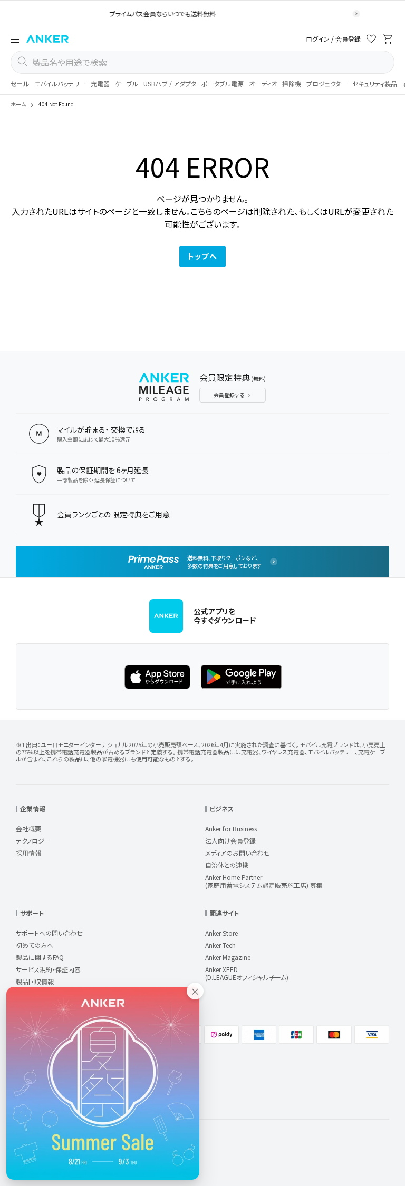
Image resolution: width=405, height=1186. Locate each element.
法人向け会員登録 (230, 840)
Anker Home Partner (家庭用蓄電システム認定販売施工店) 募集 (264, 881)
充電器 (100, 83)
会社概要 (28, 828)
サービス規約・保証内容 (48, 969)
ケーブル (126, 83)
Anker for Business (231, 828)
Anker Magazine (227, 957)
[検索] (22, 62)
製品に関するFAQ (40, 957)
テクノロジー (33, 840)
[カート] (388, 40)
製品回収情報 (35, 981)
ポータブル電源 (222, 83)
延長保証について (114, 480)
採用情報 (28, 852)
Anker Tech (220, 944)
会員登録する (229, 395)
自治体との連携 (226, 864)
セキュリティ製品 (374, 83)
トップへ (202, 256)
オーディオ (263, 83)
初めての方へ (34, 944)
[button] (15, 39)
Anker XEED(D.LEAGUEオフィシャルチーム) (246, 973)
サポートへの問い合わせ (49, 932)
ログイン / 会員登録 (333, 38)
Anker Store (221, 932)
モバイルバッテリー (59, 83)
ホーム (18, 104)
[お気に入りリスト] (371, 40)
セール (20, 83)
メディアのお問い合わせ (237, 852)
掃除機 (291, 83)
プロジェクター (326, 83)
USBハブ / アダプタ (169, 83)
